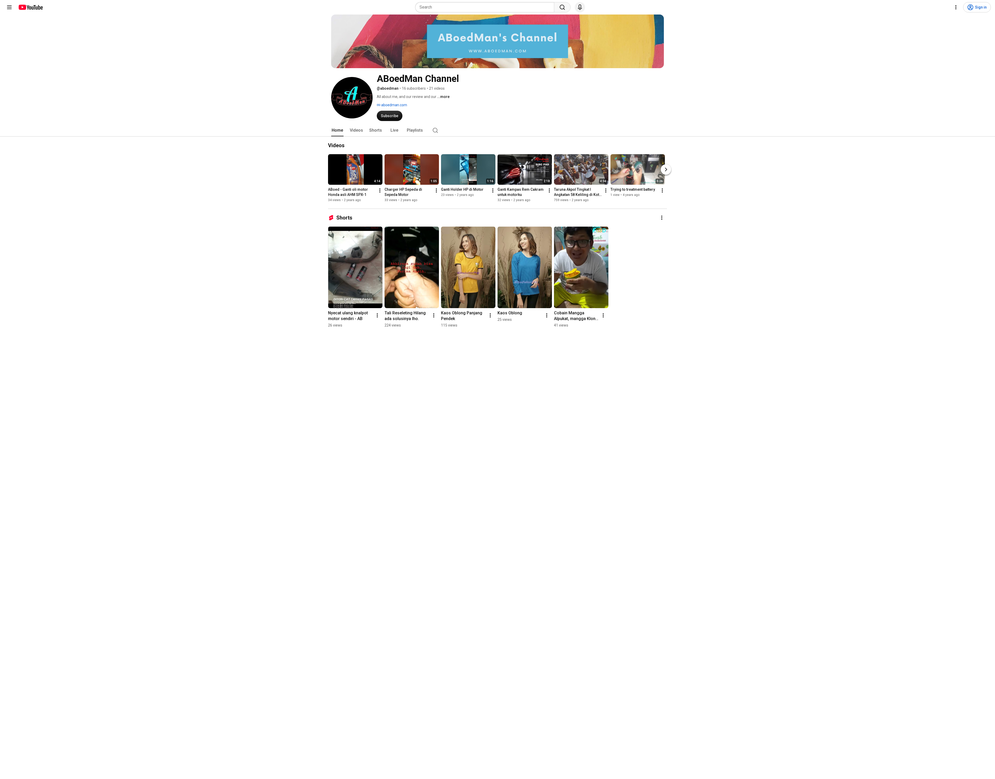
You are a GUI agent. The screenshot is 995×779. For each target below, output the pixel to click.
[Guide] (9, 7)
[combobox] (486, 7)
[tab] (337, 130)
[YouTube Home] (30, 7)
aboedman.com (393, 105)
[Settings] (956, 7)
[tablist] (497, 130)
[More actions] (380, 190)
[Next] (666, 169)
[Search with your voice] (580, 7)
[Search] (562, 7)
